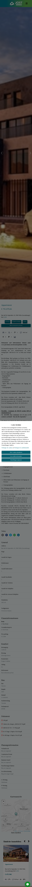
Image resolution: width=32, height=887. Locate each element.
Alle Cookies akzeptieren (16, 452)
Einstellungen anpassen (16, 460)
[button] (27, 884)
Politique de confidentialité (21, 447)
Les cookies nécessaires (16, 456)
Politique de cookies (7, 447)
